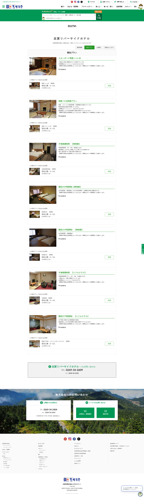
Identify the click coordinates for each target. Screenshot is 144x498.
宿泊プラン (89, 47)
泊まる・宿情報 (73, 6)
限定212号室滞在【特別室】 (70, 187)
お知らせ (76, 446)
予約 (4, 453)
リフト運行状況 (6, 465)
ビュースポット (42, 450)
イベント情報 (6, 467)
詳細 (109, 86)
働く (135, 6)
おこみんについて (78, 448)
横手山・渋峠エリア (43, 466)
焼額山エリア (42, 460)
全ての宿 (99, 11)
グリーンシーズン (7, 445)
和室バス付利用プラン (68, 101)
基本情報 (79, 47)
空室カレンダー (109, 47)
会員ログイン (77, 463)
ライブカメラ (77, 443)
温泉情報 (119, 6)
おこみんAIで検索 (99, 18)
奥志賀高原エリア (43, 458)
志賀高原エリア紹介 (43, 457)
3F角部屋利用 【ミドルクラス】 (72, 273)
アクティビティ (87, 6)
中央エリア (41, 462)
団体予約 (105, 414)
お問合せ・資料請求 (85, 414)
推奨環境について (114, 443)
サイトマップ (77, 458)
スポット (128, 6)
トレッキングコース (7, 459)
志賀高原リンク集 (78, 456)
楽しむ (98, 6)
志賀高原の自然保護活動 (80, 453)
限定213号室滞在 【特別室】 (71, 230)
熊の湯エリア (42, 464)
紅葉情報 (5, 463)
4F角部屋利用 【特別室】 (69, 144)
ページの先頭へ (142, 250)
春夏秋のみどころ (7, 457)
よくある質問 (77, 461)
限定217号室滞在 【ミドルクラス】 (74, 316)
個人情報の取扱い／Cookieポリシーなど (119, 446)
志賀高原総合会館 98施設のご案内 (82, 451)
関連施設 (41, 452)
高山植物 (5, 461)
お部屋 (99, 47)
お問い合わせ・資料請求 (116, 448)
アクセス (92, 1)
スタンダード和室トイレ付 (70, 58)
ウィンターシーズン (7, 447)
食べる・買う (108, 6)
